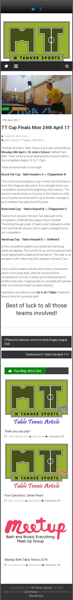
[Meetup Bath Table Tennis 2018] (36, 531)
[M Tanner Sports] (36, 41)
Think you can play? (17, 431)
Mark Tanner (38, 436)
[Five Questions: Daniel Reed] (36, 466)
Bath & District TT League (18, 140)
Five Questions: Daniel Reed (23, 495)
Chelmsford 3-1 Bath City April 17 (46, 354)
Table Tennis (19, 108)
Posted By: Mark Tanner (16, 136)
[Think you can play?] (36, 402)
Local (5, 108)
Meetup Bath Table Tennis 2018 (25, 560)
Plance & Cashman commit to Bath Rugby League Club (35, 341)
